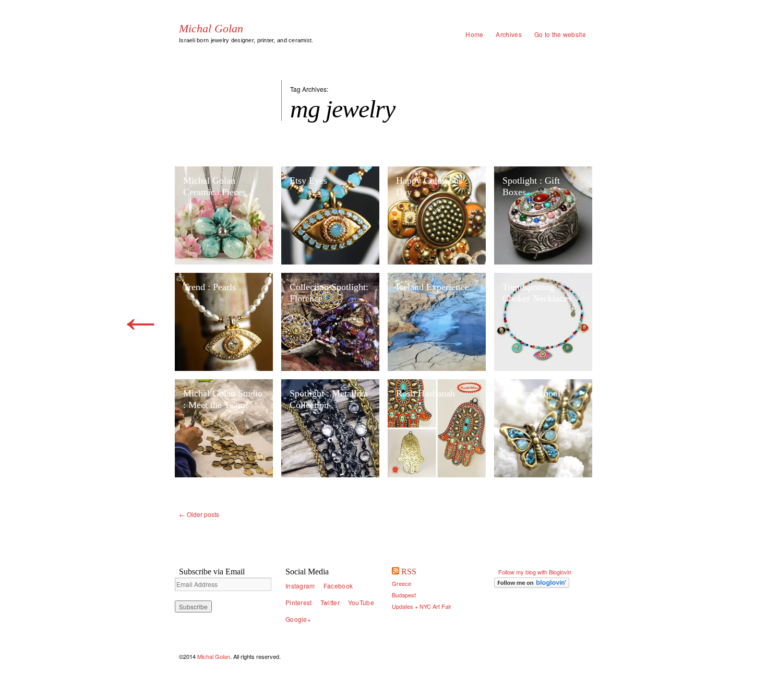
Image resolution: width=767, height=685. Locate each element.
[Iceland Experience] (437, 322)
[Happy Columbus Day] (437, 215)
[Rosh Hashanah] (437, 428)
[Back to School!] (543, 428)
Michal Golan (211, 28)
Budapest (404, 595)
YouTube (361, 602)
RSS (408, 571)
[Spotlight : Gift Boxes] (543, 215)
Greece (401, 583)
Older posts (199, 514)
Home (474, 34)
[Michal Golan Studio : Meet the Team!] (224, 428)
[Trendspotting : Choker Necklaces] (543, 322)
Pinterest (298, 602)
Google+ (298, 619)
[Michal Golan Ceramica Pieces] (224, 215)
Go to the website (560, 34)
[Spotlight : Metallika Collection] (330, 428)
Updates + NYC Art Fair (421, 606)
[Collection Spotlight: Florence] (330, 322)
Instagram (300, 585)
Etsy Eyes (308, 180)
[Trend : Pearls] (224, 322)
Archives (508, 34)
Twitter (330, 602)
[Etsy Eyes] (330, 215)
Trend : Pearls (209, 287)
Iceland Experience (432, 287)
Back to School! (533, 393)
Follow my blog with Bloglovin (534, 572)
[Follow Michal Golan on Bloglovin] (543, 583)
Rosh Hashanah (425, 393)
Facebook (338, 585)
